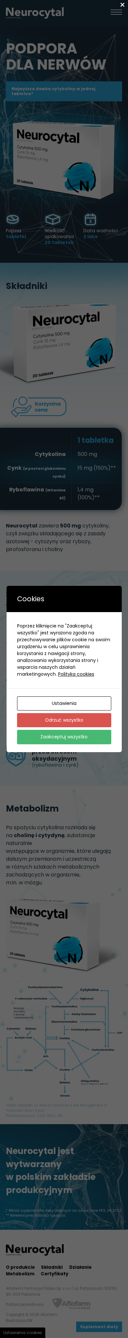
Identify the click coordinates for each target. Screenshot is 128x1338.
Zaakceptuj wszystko (64, 736)
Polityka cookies (76, 674)
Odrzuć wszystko (64, 720)
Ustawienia (64, 703)
